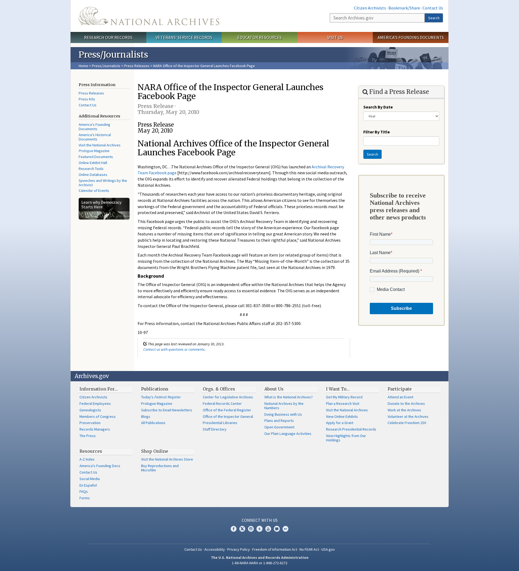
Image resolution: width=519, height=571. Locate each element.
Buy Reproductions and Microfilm (160, 467)
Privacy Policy (238, 549)
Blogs (145, 416)
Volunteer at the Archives (408, 416)
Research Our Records (108, 37)
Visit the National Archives (100, 145)
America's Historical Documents (95, 137)
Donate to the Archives (406, 403)
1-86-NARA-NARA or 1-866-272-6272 (259, 562)
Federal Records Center (222, 403)
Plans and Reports (279, 420)
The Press (87, 435)
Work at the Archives (404, 410)
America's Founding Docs (99, 465)
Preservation (90, 422)
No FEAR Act (309, 549)
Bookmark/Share (404, 8)
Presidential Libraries (220, 422)
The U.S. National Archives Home (149, 16)
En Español (88, 485)
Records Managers (94, 429)
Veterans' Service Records (184, 37)
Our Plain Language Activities (287, 433)
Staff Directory (215, 429)
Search (434, 17)
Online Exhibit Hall (93, 162)
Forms (84, 497)
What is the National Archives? (288, 397)
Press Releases (136, 65)
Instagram (251, 529)
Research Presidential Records (351, 429)
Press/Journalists (106, 65)
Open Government (279, 427)
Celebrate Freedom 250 (407, 422)
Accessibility (214, 549)
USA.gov (328, 549)
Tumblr (259, 529)
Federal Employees (95, 403)
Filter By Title (376, 131)
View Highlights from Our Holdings (346, 437)
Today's (161, 397)
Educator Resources (259, 37)
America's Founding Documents (411, 37)
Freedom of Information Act (274, 549)
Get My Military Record (344, 397)
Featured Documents (96, 156)
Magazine (94, 150)
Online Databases (93, 174)
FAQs (83, 491)
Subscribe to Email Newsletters (166, 410)
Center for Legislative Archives (228, 397)
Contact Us (432, 8)
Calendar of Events (94, 190)
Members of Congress (97, 416)
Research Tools (91, 168)
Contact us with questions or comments (174, 349)
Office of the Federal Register (227, 410)
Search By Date (378, 107)
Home (83, 65)
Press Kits (87, 99)
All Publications (153, 422)
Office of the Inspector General (228, 416)
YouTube (268, 529)
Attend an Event (400, 397)
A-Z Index (86, 459)
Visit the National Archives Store (167, 459)
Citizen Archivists (370, 8)
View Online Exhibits (342, 416)
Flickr (285, 529)
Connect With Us (260, 520)
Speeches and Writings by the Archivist (103, 182)
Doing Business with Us (283, 414)
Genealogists (90, 410)
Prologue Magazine (156, 403)
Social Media (89, 478)
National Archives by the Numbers (284, 405)
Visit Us (335, 37)
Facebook (233, 529)
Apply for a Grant (339, 422)
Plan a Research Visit (342, 403)
